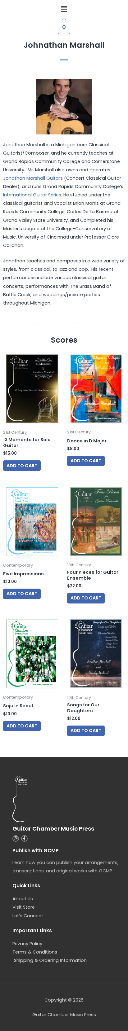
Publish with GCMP (35, 850)
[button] (64, 9)
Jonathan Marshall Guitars (33, 178)
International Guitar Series (32, 195)
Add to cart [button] (22, 466)
